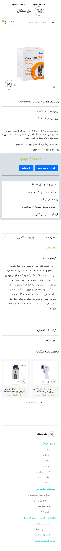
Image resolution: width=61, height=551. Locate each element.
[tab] (51, 237)
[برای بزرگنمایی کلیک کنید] (54, 87)
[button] (48, 381)
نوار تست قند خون (24, 144)
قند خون (36, 144)
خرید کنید (26, 168)
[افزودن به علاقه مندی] (42, 381)
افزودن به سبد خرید (46, 168)
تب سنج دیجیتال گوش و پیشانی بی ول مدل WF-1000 (15, 390)
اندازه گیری (46, 144)
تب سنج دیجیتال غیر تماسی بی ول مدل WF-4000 (45, 390)
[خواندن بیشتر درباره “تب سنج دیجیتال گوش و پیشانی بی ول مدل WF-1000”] (18, 381)
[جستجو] (12, 22)
